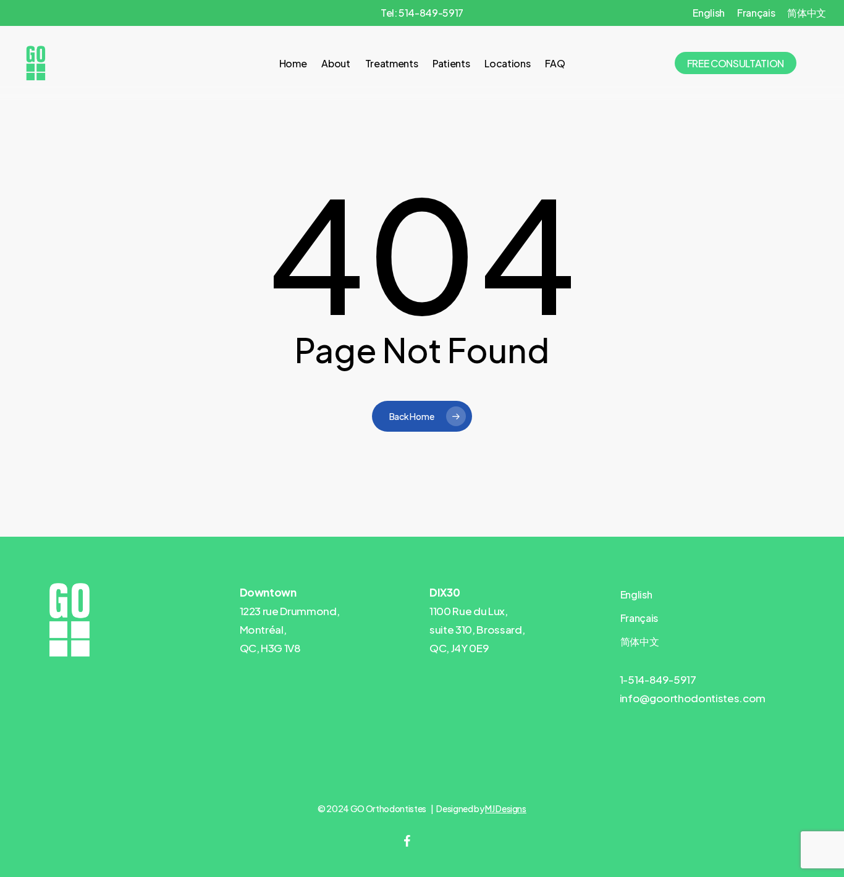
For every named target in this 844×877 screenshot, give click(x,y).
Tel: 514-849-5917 (422, 12)
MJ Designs (505, 808)
